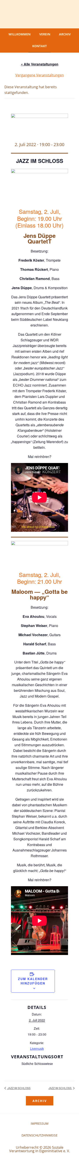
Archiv (39, 1101)
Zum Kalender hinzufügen (33, 981)
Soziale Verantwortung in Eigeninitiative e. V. (39, 1149)
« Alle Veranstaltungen (39, 64)
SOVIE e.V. (39, 14)
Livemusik (37, 1048)
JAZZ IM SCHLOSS (19, 1088)
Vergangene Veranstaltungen (39, 75)
